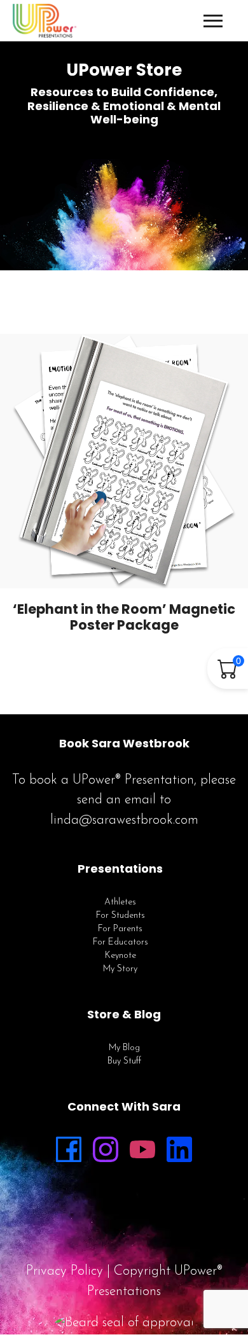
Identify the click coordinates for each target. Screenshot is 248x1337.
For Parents (120, 929)
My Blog (124, 1048)
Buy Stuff (124, 1061)
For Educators (120, 942)
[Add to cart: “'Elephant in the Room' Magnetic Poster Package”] (145, 566)
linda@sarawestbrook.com (124, 820)
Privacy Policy (64, 1271)
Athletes (120, 902)
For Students (120, 915)
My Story (120, 969)
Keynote (120, 955)
